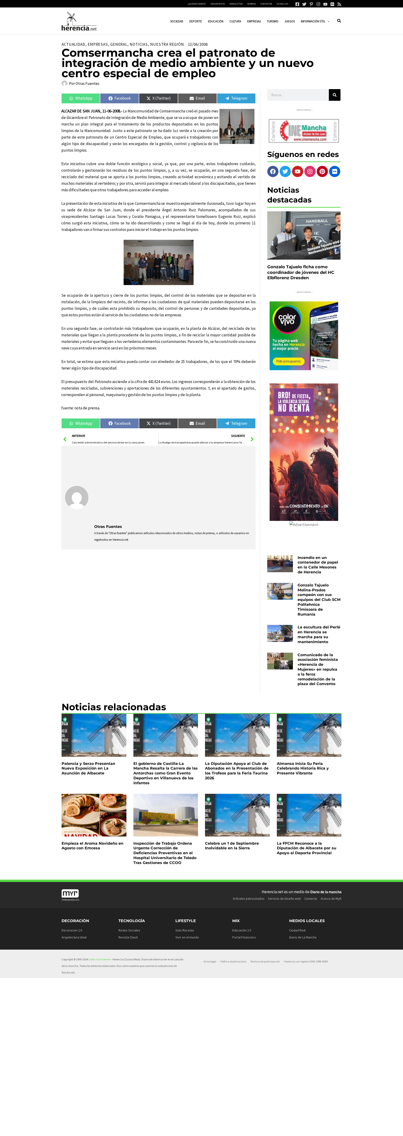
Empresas (98, 44)
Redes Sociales (129, 930)
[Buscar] (334, 95)
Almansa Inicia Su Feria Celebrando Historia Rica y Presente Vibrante (303, 768)
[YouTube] (325, 4)
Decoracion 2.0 (72, 930)
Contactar (266, 3)
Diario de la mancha (325, 891)
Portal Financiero (244, 937)
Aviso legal (210, 961)
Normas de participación (265, 961)
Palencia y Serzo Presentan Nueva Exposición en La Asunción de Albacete (88, 768)
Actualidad (73, 44)
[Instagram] (318, 4)
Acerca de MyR (331, 898)
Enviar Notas (218, 3)
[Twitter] (304, 4)
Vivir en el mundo (187, 937)
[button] (327, 21)
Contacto (310, 898)
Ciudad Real (297, 930)
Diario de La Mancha (302, 937)
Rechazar (269, 1128)
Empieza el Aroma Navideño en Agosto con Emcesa (92, 845)
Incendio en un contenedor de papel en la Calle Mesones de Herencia (318, 564)
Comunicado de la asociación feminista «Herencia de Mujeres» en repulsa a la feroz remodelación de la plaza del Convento (318, 669)
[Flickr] (332, 4)
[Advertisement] (173, 484)
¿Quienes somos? (197, 3)
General (118, 44)
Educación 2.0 (241, 930)
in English (282, 3)
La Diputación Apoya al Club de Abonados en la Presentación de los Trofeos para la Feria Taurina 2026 (236, 770)
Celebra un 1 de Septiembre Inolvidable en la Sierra (232, 845)
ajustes (208, 1131)
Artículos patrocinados (248, 898)
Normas (251, 3)
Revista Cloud (128, 937)
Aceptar (240, 1128)
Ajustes (297, 1128)
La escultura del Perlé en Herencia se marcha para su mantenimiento (319, 634)
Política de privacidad (233, 961)
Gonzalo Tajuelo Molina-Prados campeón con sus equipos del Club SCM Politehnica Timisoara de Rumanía (319, 600)
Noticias (139, 44)
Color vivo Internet (99, 959)
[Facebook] (297, 4)
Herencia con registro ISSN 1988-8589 (306, 961)
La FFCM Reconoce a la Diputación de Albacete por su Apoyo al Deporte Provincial (306, 848)
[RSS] (339, 4)
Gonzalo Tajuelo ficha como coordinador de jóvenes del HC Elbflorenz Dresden (300, 272)
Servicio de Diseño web (284, 898)
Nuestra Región (167, 44)
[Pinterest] (311, 4)
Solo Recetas (184, 930)
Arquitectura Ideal (74, 937)
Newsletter (236, 3)
